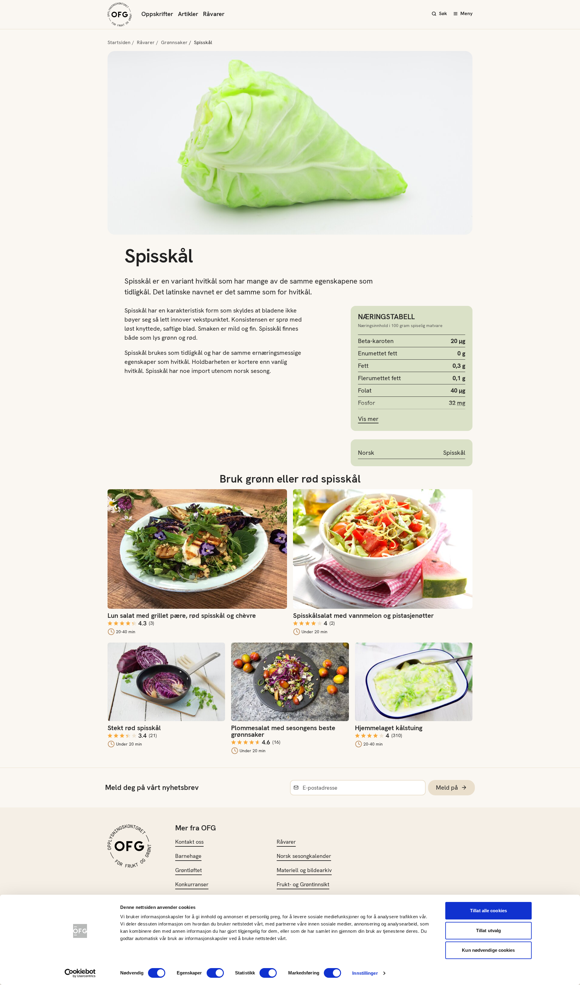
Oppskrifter (157, 14)
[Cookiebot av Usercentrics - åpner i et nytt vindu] (80, 973)
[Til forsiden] (120, 14)
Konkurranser (191, 884)
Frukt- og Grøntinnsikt (303, 884)
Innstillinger (365, 973)
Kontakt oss (189, 841)
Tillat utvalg (488, 930)
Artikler (188, 14)
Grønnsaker (174, 42)
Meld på (447, 787)
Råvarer (213, 14)
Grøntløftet (188, 870)
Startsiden (119, 42)
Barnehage (188, 855)
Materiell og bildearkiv (304, 870)
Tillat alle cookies (488, 910)
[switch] (215, 973)
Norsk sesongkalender (304, 855)
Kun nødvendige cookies (488, 950)
